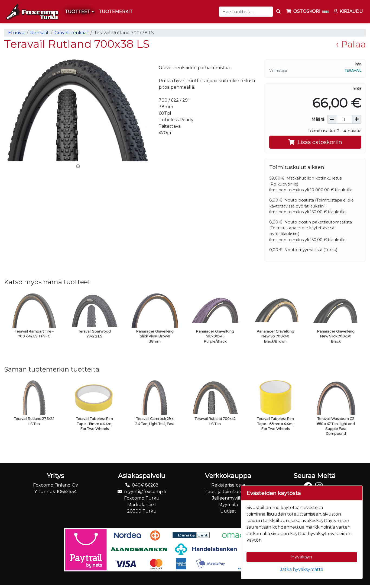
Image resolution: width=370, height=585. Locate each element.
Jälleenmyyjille (228, 498)
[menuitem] (116, 11)
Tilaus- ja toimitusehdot (228, 491)
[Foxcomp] (31, 11)
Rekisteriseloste (228, 485)
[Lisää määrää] (357, 119)
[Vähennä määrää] (332, 119)
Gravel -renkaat (71, 32)
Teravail (353, 70)
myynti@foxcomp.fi (145, 491)
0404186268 (145, 485)
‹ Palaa (351, 44)
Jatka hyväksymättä (301, 569)
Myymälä (228, 504)
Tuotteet (78, 11)
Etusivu (16, 32)
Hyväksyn (301, 557)
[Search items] (278, 11)
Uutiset (228, 511)
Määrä (317, 119)
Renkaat (39, 32)
